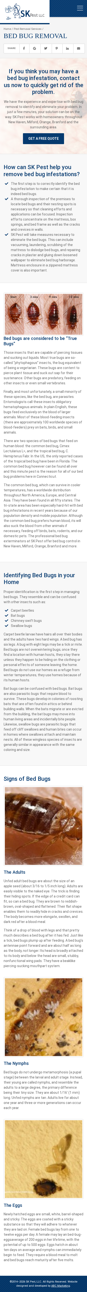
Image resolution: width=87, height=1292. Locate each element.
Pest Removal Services (28, 29)
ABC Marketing (60, 1285)
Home (7, 29)
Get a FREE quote (43, 138)
